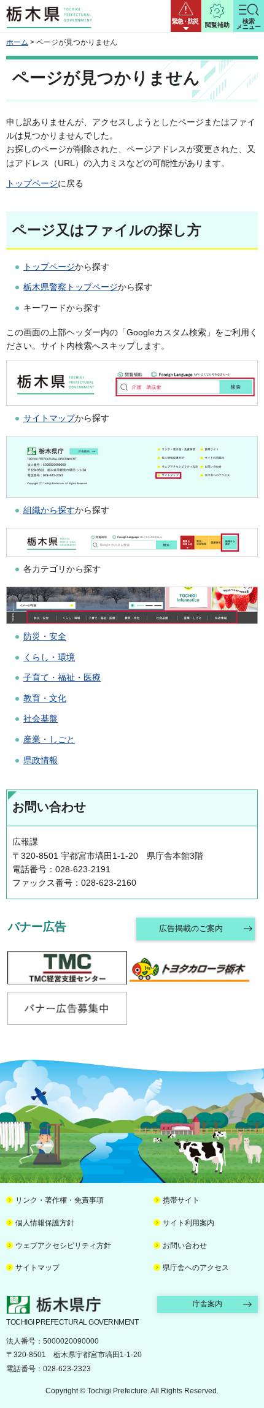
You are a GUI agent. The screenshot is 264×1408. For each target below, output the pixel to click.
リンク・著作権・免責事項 (59, 1200)
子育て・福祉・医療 (62, 677)
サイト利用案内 (188, 1223)
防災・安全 (44, 636)
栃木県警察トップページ (70, 287)
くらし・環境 (49, 657)
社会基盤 (40, 718)
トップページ (32, 183)
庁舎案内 (207, 1304)
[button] (186, 16)
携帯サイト (181, 1200)
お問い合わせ (185, 1245)
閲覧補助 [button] (217, 24)
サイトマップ (49, 418)
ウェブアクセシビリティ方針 (63, 1245)
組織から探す (49, 510)
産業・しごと (49, 739)
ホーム (17, 42)
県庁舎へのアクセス (196, 1267)
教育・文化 (44, 698)
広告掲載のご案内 (191, 928)
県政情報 (40, 760)
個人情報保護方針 (44, 1223)
